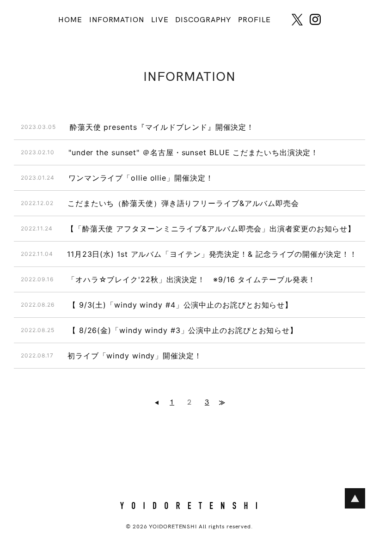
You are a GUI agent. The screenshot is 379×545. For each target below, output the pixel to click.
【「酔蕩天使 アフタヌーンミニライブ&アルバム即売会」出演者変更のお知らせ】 (211, 228)
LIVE (160, 20)
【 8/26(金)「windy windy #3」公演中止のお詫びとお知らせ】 (183, 330)
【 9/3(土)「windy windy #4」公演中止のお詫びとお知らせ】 (180, 304)
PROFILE (254, 20)
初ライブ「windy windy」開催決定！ (134, 355)
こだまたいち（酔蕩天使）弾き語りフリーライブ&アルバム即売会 (183, 203)
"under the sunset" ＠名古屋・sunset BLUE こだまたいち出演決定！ (193, 152)
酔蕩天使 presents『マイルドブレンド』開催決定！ (162, 127)
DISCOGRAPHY (203, 20)
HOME (70, 20)
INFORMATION (116, 20)
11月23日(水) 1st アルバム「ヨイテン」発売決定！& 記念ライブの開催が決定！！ (212, 254)
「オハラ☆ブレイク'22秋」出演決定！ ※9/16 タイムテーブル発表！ (191, 279)
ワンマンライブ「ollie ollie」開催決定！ (141, 177)
